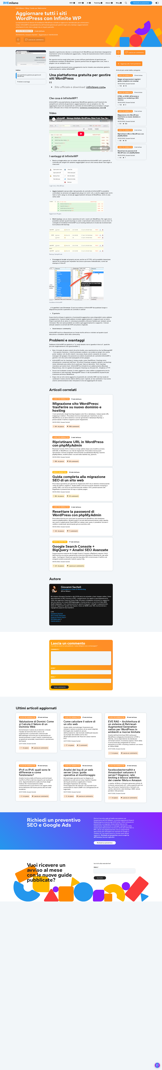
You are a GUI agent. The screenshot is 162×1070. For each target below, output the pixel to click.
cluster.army (55, 621)
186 (126, 123)
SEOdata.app (56, 619)
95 (126, 140)
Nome (53, 668)
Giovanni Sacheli (57, 613)
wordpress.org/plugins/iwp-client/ (92, 108)
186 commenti (74, 426)
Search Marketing (60, 472)
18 (126, 86)
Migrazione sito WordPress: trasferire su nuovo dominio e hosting (76, 407)
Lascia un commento (76, 566)
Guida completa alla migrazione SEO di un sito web (78, 478)
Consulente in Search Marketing (73, 589)
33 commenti (73, 496)
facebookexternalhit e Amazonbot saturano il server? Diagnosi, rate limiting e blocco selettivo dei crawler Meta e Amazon (124, 775)
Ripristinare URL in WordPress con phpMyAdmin (78, 443)
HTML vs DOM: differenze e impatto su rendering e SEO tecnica (128, 98)
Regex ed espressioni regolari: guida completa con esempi (129, 80)
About (108, 3)
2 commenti (83, 745)
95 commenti (73, 461)
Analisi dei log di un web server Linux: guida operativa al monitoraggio (79, 772)
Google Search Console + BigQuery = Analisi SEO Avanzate (80, 548)
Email (53, 677)
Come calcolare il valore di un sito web (79, 723)
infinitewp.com (95, 87)
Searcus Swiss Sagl (58, 617)
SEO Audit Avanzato (58, 615)
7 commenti (73, 531)
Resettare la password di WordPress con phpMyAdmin (76, 513)
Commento (55, 649)
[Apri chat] (157, 1065)
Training (97, 3)
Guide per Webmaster (24, 31)
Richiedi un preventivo (141, 3)
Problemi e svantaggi (23, 81)
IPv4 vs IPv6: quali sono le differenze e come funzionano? (34, 772)
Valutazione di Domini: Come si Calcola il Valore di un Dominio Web (36, 724)
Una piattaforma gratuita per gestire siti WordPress (29, 75)
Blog (118, 3)
